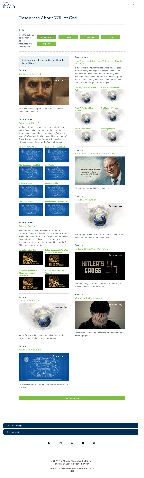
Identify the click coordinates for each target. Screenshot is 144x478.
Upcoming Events (13, 432)
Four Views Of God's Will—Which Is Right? (96, 153)
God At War (49, 165)
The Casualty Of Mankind (29, 165)
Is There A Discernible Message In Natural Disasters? (28, 273)
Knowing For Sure (108, 129)
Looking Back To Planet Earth (57, 201)
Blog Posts (47, 44)
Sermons (68, 37)
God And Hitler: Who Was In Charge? (94, 249)
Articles (111, 37)
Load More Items (72, 398)
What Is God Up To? (29, 123)
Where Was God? (28, 226)
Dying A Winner (25, 183)
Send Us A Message (14, 426)
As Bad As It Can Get (27, 250)
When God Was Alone (28, 147)
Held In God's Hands (83, 129)
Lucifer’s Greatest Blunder (55, 147)
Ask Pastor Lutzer (89, 37)
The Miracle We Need (30, 300)
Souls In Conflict (51, 183)
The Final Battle (25, 201)
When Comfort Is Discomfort (89, 298)
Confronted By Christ (30, 74)
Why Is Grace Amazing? (110, 87)
